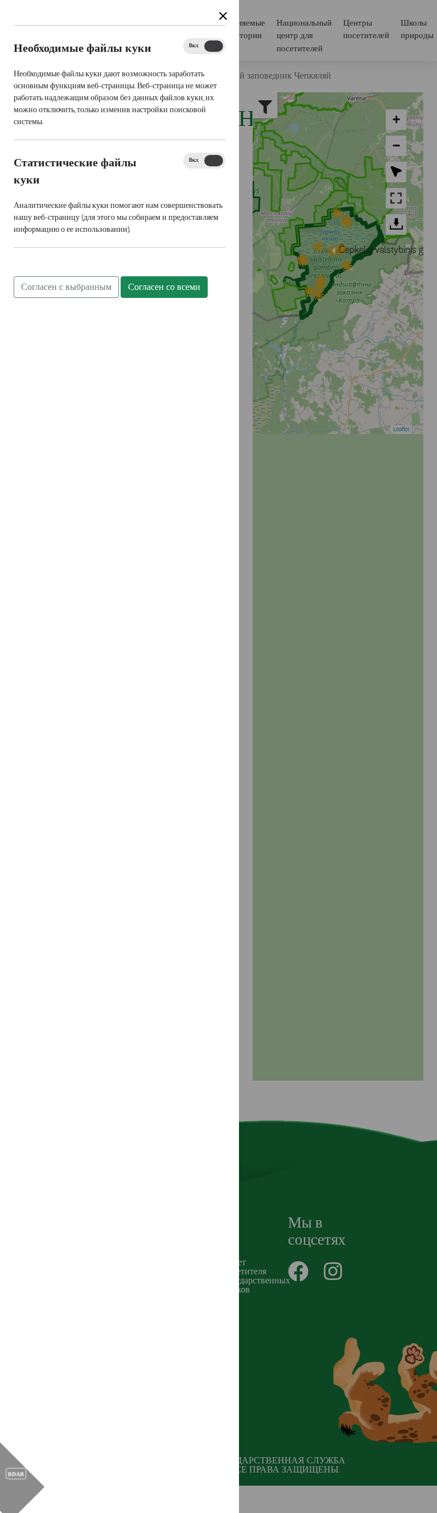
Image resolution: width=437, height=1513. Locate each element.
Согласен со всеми (164, 287)
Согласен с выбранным (66, 287)
